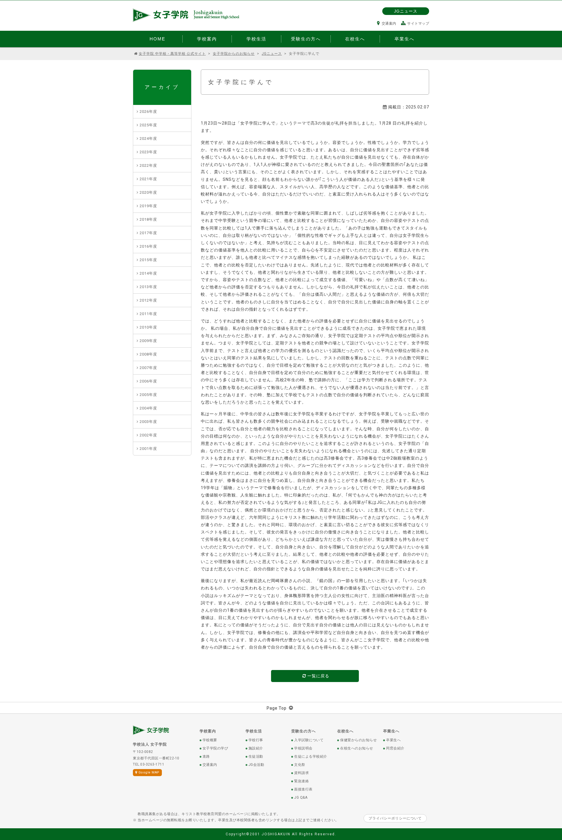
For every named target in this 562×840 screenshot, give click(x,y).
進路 (206, 756)
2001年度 (148, 448)
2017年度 (148, 233)
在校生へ (345, 731)
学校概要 (210, 740)
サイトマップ (418, 23)
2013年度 (148, 287)
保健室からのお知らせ (358, 740)
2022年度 (148, 165)
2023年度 (148, 152)
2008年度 (148, 354)
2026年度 (148, 111)
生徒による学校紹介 (310, 756)
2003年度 (148, 421)
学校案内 (208, 731)
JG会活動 (256, 765)
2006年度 (148, 381)
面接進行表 (303, 789)
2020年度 (148, 192)
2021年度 (148, 179)
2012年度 (148, 300)
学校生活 (254, 731)
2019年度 (148, 206)
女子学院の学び (215, 748)
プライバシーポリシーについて (395, 818)
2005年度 (148, 394)
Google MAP (149, 772)
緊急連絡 (301, 781)
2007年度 (148, 367)
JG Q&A (300, 797)
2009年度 (148, 341)
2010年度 (148, 327)
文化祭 (299, 765)
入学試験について (308, 740)
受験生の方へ (303, 731)
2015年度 (148, 260)
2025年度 (148, 125)
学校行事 (256, 740)
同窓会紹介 (395, 748)
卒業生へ (391, 731)
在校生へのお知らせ (356, 748)
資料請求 (301, 773)
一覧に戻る (317, 676)
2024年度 (148, 138)
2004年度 (148, 408)
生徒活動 (256, 756)
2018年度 (148, 219)
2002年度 (148, 435)
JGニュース (405, 11)
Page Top (277, 708)
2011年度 (148, 314)
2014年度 (148, 273)
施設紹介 (256, 748)
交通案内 (389, 23)
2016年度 (148, 246)
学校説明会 (303, 748)
